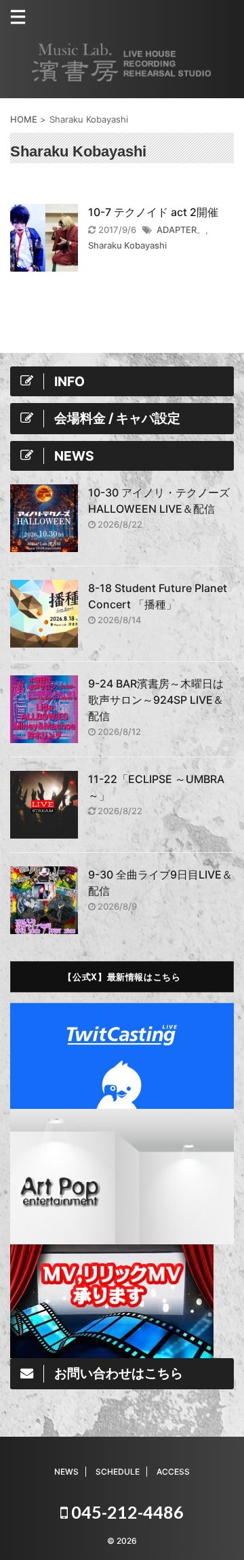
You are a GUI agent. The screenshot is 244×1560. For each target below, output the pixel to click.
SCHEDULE (118, 1472)
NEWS (66, 1472)
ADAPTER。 (181, 229)
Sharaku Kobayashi (127, 245)
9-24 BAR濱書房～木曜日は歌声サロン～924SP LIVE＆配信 (156, 700)
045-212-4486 (126, 1512)
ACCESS (173, 1472)
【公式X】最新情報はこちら (121, 976)
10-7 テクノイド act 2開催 (153, 212)
